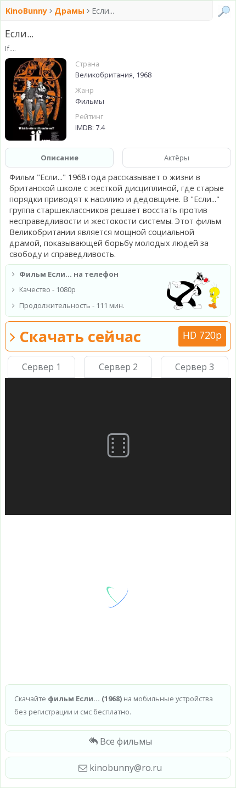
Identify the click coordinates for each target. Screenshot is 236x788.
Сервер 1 (41, 367)
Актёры (176, 158)
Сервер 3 (194, 367)
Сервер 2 (118, 367)
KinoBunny (27, 10)
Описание (59, 158)
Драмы (69, 10)
